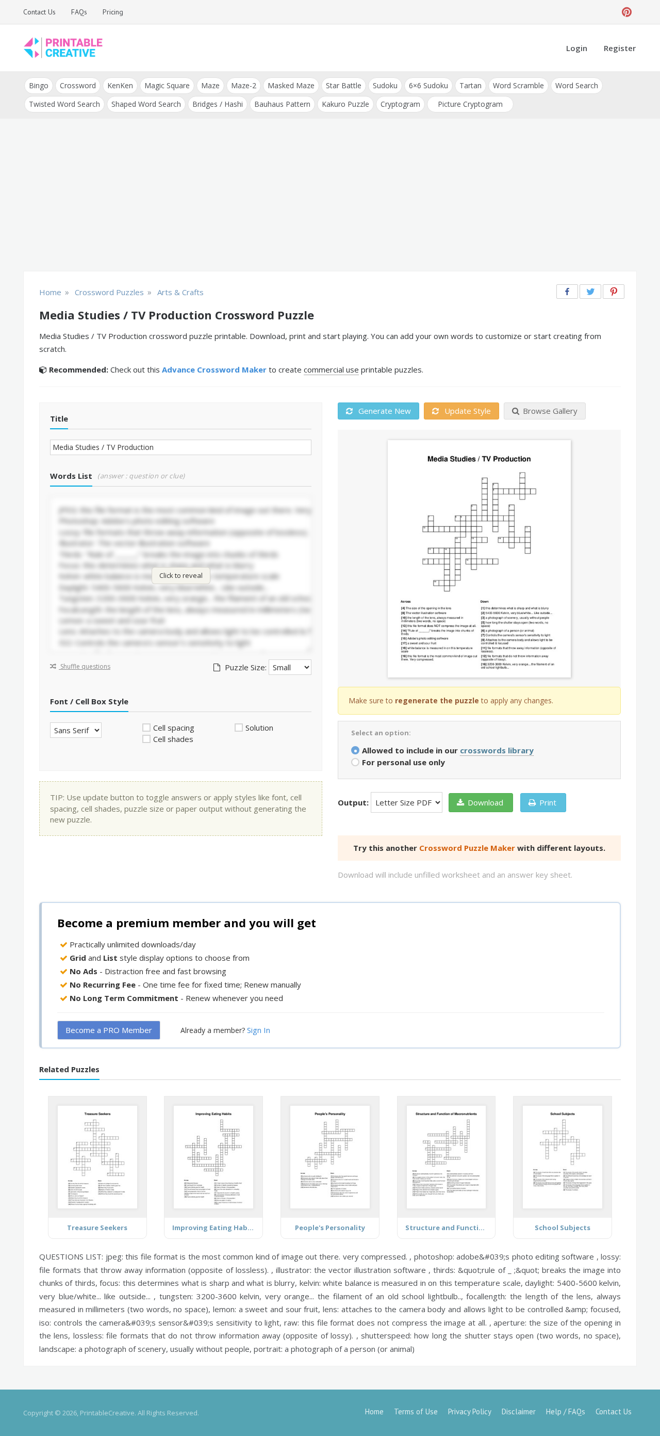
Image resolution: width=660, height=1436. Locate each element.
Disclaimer (519, 1411)
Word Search (576, 85)
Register (620, 48)
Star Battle (343, 85)
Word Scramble (518, 85)
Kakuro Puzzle (345, 104)
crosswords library (497, 750)
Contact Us (39, 12)
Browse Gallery (550, 411)
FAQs (79, 12)
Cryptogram (400, 104)
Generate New (383, 411)
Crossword (78, 85)
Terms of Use (416, 1411)
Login (576, 48)
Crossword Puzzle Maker (467, 848)
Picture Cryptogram (470, 104)
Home (374, 1411)
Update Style (466, 411)
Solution (259, 727)
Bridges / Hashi (217, 104)
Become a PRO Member (108, 1030)
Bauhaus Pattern (282, 104)
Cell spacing (173, 727)
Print (547, 802)
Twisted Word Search (64, 104)
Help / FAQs (565, 1411)
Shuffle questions (84, 666)
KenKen (120, 85)
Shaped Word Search (146, 104)
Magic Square (167, 85)
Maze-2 (243, 85)
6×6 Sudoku (428, 85)
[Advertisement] (330, 196)
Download (485, 802)
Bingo (38, 85)
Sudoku (385, 85)
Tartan (470, 85)
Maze (210, 85)
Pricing (113, 12)
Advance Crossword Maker (214, 369)
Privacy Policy (469, 1411)
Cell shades (173, 739)
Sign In (258, 1030)
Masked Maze (291, 85)
